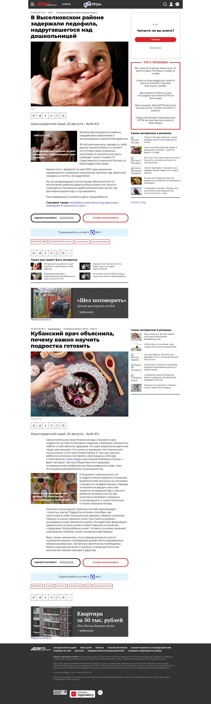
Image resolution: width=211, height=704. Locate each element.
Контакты (79, 651)
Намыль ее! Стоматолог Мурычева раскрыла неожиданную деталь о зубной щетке (160, 367)
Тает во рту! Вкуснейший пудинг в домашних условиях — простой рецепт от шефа (160, 150)
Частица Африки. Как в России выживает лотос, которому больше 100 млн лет (161, 357)
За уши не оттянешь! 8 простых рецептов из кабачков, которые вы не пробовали (162, 180)
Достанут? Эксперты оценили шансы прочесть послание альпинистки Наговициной (162, 160)
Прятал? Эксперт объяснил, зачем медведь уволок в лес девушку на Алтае (160, 139)
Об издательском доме (64, 648)
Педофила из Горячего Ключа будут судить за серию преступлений (107, 266)
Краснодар (74, 459)
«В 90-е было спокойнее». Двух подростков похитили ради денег (160, 345)
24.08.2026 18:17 (38, 329)
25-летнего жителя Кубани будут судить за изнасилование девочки (109, 275)
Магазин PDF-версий (117, 648)
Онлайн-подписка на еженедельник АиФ (151, 648)
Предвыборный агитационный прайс (106, 651)
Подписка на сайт (62, 651)
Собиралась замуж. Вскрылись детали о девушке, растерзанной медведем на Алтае (160, 377)
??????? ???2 (138, 202)
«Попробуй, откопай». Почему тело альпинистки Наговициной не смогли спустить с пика (161, 190)
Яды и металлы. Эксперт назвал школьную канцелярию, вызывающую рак (159, 336)
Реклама (99, 648)
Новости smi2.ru (41, 319)
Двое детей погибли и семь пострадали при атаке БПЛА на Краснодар (155, 96)
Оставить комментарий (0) (105, 218)
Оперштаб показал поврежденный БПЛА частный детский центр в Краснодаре (155, 120)
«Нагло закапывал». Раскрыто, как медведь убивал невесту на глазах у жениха (161, 170)
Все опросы (155, 48)
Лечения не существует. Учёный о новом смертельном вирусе (160, 386)
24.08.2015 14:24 (38, 12)
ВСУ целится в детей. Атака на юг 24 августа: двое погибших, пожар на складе (155, 71)
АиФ (33, 108)
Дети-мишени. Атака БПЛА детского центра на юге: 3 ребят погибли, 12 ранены (155, 108)
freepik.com (36, 418)
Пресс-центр (86, 648)
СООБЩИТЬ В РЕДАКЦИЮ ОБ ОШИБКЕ (145, 651)
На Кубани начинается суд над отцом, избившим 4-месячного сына (82, 204)
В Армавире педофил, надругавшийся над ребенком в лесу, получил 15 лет (59, 276)
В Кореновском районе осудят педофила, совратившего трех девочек (59, 266)
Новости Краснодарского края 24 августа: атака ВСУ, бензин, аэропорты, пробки (155, 83)
